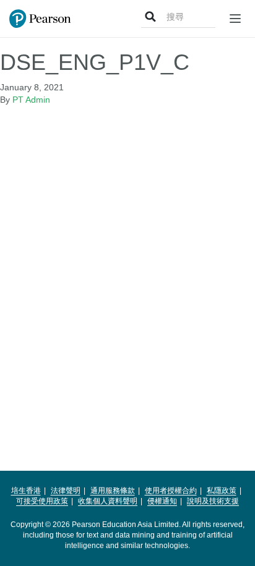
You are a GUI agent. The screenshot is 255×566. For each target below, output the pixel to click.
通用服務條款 (112, 490)
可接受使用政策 (42, 501)
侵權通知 (162, 501)
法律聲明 (65, 490)
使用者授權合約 (171, 490)
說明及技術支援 (213, 501)
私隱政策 (221, 490)
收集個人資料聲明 (107, 501)
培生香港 (26, 490)
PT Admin (31, 100)
